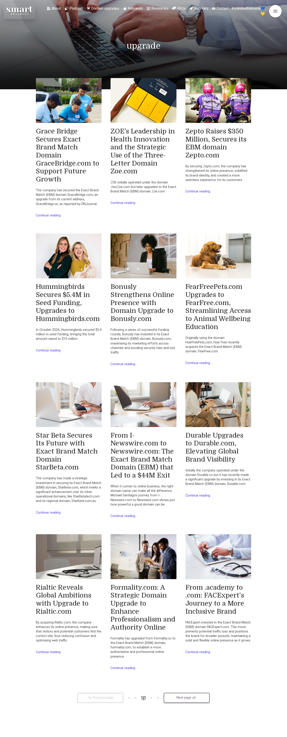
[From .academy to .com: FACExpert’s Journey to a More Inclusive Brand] (218, 556)
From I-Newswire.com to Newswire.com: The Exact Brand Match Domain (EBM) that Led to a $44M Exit (142, 455)
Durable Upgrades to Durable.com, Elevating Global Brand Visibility (214, 447)
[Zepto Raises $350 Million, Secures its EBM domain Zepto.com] (218, 100)
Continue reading (48, 215)
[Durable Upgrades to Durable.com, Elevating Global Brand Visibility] (218, 404)
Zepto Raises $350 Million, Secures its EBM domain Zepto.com (215, 143)
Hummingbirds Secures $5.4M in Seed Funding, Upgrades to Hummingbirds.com (68, 303)
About (56, 8)
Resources (159, 8)
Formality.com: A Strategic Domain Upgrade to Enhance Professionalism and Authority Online (143, 607)
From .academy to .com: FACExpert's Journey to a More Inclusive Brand (214, 599)
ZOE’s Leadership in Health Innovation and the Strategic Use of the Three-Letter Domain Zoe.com (143, 151)
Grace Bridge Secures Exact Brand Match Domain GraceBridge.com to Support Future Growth (67, 155)
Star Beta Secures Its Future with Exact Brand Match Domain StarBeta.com (67, 451)
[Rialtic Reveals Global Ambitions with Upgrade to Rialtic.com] (69, 556)
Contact (222, 8)
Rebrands (135, 8)
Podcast (76, 8)
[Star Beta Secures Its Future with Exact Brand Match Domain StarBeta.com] (69, 404)
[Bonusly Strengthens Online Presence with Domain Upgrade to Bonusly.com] (143, 255)
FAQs (181, 8)
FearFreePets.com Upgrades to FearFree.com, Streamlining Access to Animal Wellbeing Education (218, 306)
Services (201, 8)
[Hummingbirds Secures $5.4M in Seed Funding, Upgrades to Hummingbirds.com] (69, 255)
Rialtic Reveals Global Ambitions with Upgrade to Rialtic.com (63, 599)
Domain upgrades (105, 8)
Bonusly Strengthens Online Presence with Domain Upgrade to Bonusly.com (142, 303)
